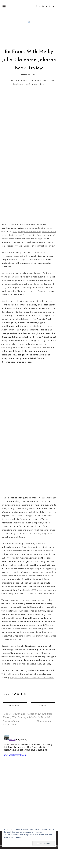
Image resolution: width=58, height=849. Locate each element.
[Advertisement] (29, 118)
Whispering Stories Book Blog (27, 231)
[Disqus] (29, 771)
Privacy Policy (15, 837)
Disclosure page (21, 84)
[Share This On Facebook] (12, 694)
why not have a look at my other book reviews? (32, 677)
